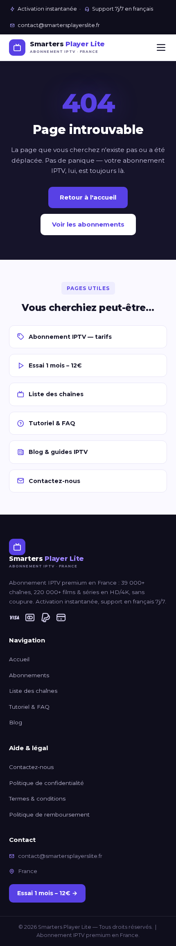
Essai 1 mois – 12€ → (47, 893)
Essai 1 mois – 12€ (55, 365)
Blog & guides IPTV (58, 452)
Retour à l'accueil (88, 197)
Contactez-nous (54, 481)
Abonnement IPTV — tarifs (70, 336)
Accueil (19, 659)
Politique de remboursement (49, 814)
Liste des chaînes (56, 394)
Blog (15, 722)
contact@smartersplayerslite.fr (59, 25)
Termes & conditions (37, 798)
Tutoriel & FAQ (52, 423)
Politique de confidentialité (46, 783)
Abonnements (29, 675)
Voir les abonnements (88, 224)
